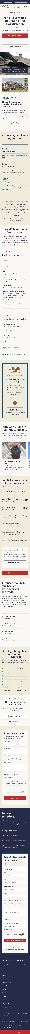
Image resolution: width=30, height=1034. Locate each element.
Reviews (4, 989)
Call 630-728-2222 (16, 573)
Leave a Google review (16, 716)
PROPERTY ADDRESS (9, 886)
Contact (4, 992)
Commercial (5, 975)
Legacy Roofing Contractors (15, 319)
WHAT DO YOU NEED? (9, 908)
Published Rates (6, 982)
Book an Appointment (15, 46)
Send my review (15, 798)
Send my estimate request (15, 940)
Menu (25, 6)
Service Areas (5, 986)
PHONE (5, 879)
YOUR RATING (7, 755)
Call (15, 1032)
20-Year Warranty (6, 979)
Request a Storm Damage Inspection (15, 949)
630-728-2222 (8, 2)
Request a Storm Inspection (15, 41)
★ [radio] (5, 759)
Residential (5, 972)
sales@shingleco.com (11, 835)
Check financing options (14, 562)
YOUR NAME (7, 741)
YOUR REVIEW (7, 762)
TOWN (8, 748)
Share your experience (15, 721)
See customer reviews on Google (15, 126)
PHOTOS (8, 919)
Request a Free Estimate (15, 35)
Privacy (4, 996)
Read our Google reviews (21, 2)
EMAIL (11, 774)
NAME (5, 872)
